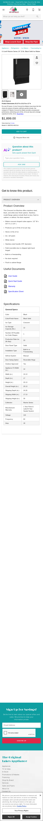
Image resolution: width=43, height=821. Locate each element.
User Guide (12, 276)
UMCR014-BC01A (13, 125)
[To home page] (14, 9)
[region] (21, 806)
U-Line (12, 123)
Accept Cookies (31, 817)
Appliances (5, 48)
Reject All (11, 817)
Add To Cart (21, 131)
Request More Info (22, 137)
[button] (3, 9)
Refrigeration (15, 48)
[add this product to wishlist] (36, 63)
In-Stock (5, 772)
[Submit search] (37, 17)
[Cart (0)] (39, 9)
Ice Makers (24, 48)
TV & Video (6, 769)
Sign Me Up (21, 741)
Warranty (11, 286)
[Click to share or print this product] (36, 57)
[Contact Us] (33, 9)
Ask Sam (21, 164)
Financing (5, 777)
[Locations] (27, 9)
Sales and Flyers (8, 786)
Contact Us (6, 791)
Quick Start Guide (15, 281)
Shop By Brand (7, 780)
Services (5, 783)
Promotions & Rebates (10, 775)
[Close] (40, 795)
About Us (5, 789)
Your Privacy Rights (21, 810)
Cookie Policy (21, 806)
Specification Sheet (15, 291)
